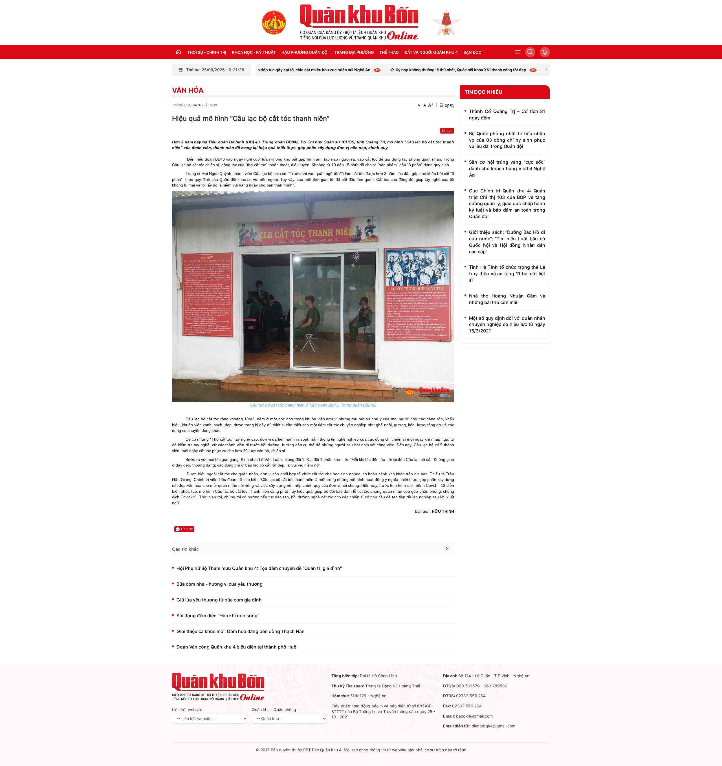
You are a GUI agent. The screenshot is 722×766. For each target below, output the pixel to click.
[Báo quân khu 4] (218, 686)
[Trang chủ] (274, 22)
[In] (441, 105)
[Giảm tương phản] (452, 105)
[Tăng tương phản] (446, 105)
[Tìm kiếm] (530, 52)
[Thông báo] (545, 52)
